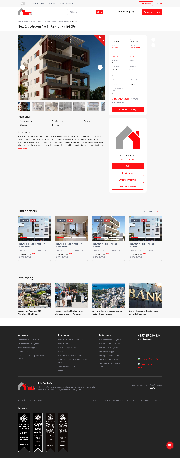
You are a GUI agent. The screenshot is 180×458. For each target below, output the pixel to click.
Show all (156, 211)
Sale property (24, 335)
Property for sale (43, 21)
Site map (106, 400)
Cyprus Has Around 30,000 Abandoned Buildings (30, 312)
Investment (52, 3)
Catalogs (61, 3)
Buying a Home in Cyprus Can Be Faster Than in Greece (107, 312)
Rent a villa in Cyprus (107, 351)
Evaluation (69, 3)
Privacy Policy (118, 400)
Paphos (55, 21)
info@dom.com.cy (145, 339)
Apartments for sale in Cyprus (30, 340)
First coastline (64, 351)
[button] (100, 67)
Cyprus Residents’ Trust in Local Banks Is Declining (143, 312)
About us (36, 3)
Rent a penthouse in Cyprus (110, 355)
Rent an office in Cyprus (108, 359)
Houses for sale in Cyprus (28, 344)
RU (157, 3)
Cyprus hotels (63, 344)
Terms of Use (132, 400)
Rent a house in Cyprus (108, 347)
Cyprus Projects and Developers (71, 340)
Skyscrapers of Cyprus (67, 366)
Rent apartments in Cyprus (110, 340)
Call (127, 166)
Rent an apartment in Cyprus (110, 344)
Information (63, 335)
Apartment (63, 21)
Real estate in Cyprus (26, 21)
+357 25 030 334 (149, 335)
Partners (96, 400)
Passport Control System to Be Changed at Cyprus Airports (69, 312)
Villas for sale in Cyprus (27, 347)
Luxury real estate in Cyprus (69, 355)
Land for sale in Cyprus (27, 351)
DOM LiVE (44, 3)
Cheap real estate (65, 370)
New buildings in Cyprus (68, 347)
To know (115, 56)
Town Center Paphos (134, 49)
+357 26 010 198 (125, 12)
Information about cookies (151, 400)
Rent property (105, 335)
